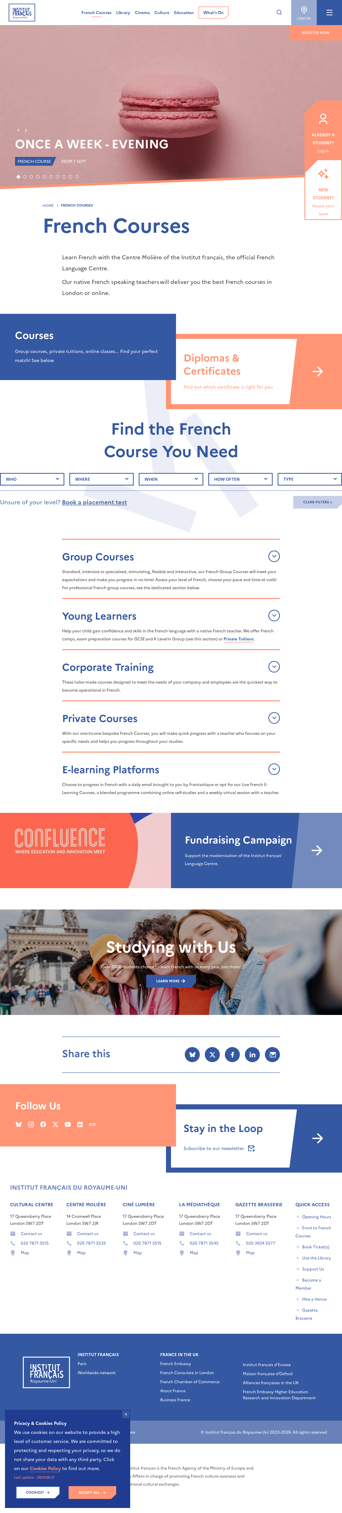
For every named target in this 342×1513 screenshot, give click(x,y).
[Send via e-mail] (272, 1054)
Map (25, 1253)
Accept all (89, 1492)
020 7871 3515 (35, 1243)
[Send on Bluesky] (192, 1054)
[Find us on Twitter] (55, 1124)
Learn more (168, 981)
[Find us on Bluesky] (18, 1124)
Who (11, 479)
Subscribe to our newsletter (214, 1148)
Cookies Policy (45, 1468)
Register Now (315, 32)
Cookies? (35, 1492)
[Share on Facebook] (232, 1054)
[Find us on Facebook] (43, 1124)
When (150, 479)
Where (82, 479)
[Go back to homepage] (22, 12)
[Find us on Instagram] (31, 1124)
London (304, 18)
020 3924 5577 (260, 1243)
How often (227, 479)
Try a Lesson (58, 144)
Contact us (31, 1234)
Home (49, 205)
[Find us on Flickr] (92, 1124)
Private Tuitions (239, 638)
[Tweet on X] (212, 1054)
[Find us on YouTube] (67, 1124)
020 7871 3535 (91, 1243)
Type (288, 479)
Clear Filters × (317, 502)
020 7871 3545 (204, 1243)
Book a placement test (94, 502)
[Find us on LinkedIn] (80, 1124)
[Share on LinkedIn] (252, 1054)
